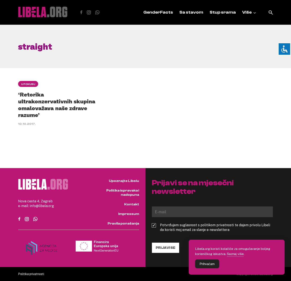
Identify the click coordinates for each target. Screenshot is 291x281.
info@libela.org (42, 206)
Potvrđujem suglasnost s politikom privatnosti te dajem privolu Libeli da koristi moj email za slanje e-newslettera (215, 227)
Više (247, 12)
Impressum (128, 214)
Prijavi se (165, 248)
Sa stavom (191, 12)
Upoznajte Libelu (124, 181)
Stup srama (223, 12)
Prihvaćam (207, 264)
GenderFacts (158, 12)
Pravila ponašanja (123, 223)
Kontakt (131, 204)
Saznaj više (235, 254)
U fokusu (28, 84)
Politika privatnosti (31, 274)
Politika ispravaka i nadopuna (122, 193)
